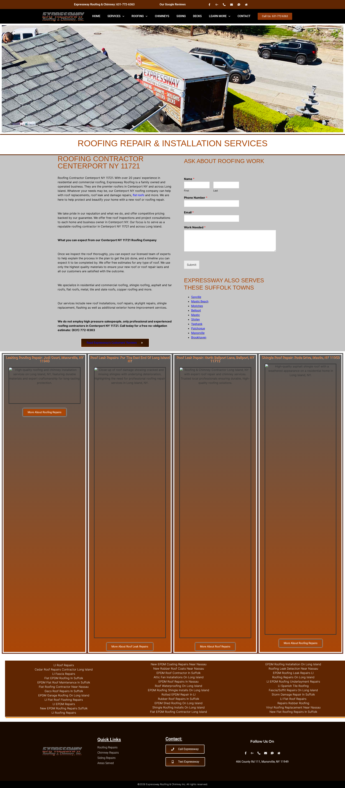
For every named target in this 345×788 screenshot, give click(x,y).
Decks (197, 16)
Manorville (197, 333)
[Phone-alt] (224, 4)
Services (114, 16)
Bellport (196, 310)
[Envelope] (231, 4)
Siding (181, 16)
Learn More (218, 16)
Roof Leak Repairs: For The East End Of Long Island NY (130, 359)
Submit (191, 265)
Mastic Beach (199, 301)
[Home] (246, 4)
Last (215, 190)
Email (189, 212)
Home (96, 16)
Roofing (138, 16)
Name (189, 179)
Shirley (195, 319)
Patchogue (198, 328)
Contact (244, 16)
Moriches (197, 306)
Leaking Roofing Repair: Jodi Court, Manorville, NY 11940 (44, 359)
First (186, 190)
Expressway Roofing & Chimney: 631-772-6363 (104, 4)
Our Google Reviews (173, 4)
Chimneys (162, 16)
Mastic (195, 315)
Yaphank (196, 324)
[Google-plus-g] (216, 4)
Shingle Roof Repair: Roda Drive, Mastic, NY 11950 (301, 357)
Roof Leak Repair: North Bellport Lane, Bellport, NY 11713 (215, 359)
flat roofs (138, 195)
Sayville (196, 297)
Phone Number (195, 197)
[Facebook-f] (209, 4)
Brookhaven (198, 337)
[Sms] (239, 4)
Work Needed (195, 227)
